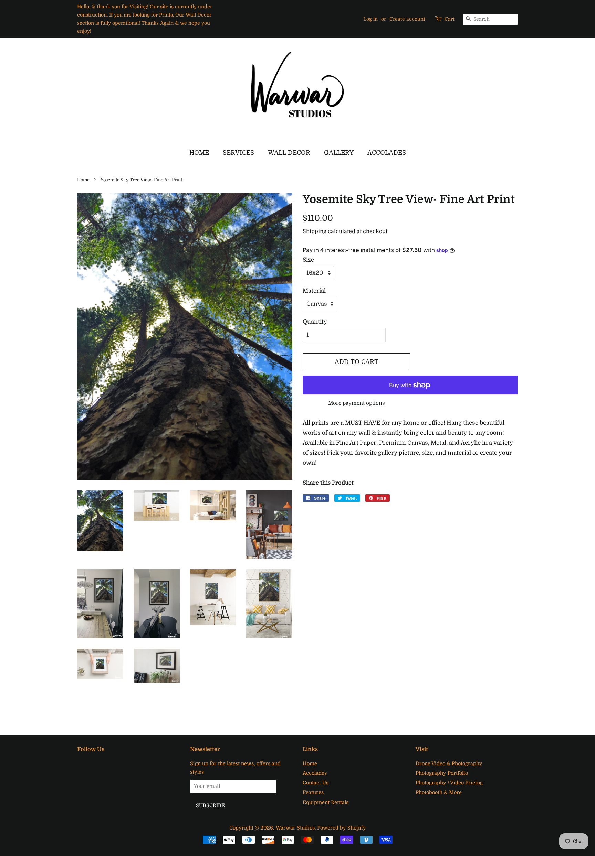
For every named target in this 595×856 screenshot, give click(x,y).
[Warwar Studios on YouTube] (114, 765)
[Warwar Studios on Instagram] (103, 765)
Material (314, 291)
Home (199, 152)
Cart (450, 19)
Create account (407, 19)
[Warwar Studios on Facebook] (81, 765)
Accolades (386, 152)
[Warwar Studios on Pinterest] (92, 765)
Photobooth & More (439, 792)
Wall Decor (289, 152)
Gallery (339, 152)
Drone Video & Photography (449, 763)
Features (313, 792)
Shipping (314, 231)
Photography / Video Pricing (449, 782)
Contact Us (315, 782)
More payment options (356, 403)
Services (238, 152)
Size (308, 260)
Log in (370, 19)
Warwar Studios (295, 828)
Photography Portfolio (442, 773)
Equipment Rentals (325, 802)
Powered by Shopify (341, 828)
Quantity (315, 321)
